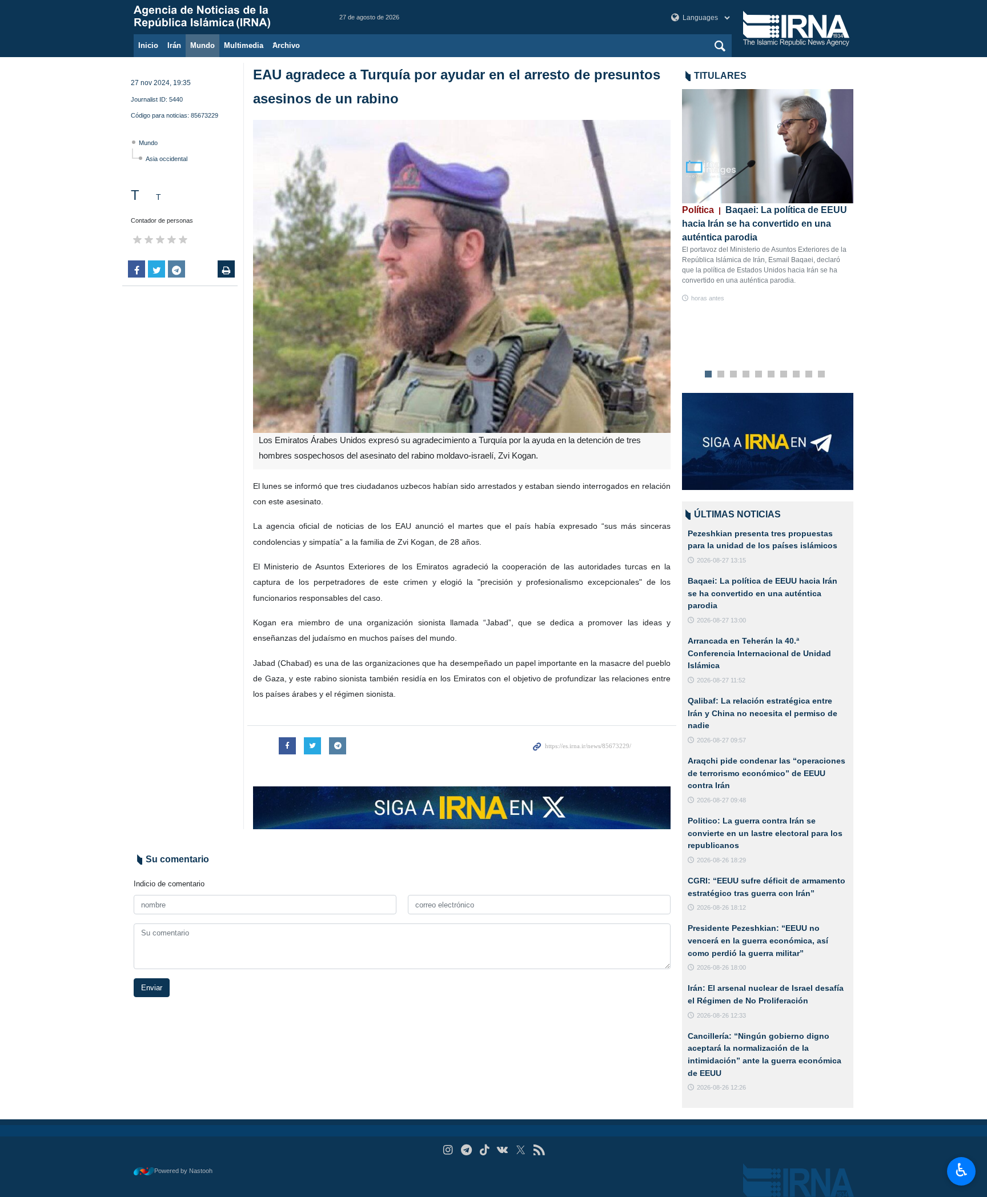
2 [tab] (721, 374)
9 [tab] (809, 374)
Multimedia (243, 45)
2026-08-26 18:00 (721, 967)
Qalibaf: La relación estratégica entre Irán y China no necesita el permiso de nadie (762, 713)
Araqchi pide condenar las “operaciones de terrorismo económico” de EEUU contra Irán (766, 773)
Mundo (202, 45)
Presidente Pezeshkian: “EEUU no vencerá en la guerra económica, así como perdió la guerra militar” (758, 940)
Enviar (151, 987)
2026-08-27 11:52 (721, 680)
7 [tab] (784, 374)
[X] (520, 1150)
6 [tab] (771, 374)
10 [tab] (821, 374)
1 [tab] (709, 374)
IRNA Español (225, 17)
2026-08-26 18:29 (721, 860)
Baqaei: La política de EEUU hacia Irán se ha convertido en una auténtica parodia (764, 223)
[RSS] (539, 1150)
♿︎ (961, 1170)
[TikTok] (484, 1150)
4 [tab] (746, 374)
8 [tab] (797, 374)
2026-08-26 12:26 (721, 1087)
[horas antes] (767, 146)
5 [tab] (759, 374)
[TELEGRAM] (466, 1150)
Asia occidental (166, 158)
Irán (174, 45)
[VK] (503, 1150)
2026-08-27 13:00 (721, 620)
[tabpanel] (767, 196)
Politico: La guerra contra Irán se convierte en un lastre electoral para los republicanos (765, 833)
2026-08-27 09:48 (721, 800)
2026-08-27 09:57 (721, 740)
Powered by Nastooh (183, 1170)
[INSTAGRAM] (448, 1150)
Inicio (148, 45)
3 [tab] (734, 374)
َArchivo (286, 45)
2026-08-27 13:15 (721, 560)
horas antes (707, 298)
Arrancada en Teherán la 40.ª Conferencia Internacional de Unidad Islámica (759, 653)
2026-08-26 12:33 (721, 1015)
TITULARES (720, 76)
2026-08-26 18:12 (721, 907)
